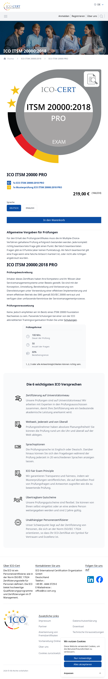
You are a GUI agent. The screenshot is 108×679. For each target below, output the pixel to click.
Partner (43, 626)
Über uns (44, 646)
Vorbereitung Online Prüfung (54, 641)
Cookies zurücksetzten (51, 653)
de (98, 4)
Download (78, 626)
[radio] (14, 208)
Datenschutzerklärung (85, 620)
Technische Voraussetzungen (88, 632)
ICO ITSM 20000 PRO (58, 58)
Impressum (45, 620)
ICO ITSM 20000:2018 (31, 58)
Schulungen (70, 320)
